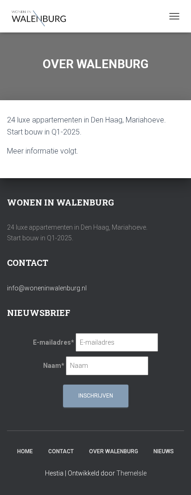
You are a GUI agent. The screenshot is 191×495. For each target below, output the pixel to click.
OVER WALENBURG (113, 451)
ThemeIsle (131, 473)
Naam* (53, 365)
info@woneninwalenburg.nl (47, 288)
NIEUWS (163, 451)
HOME (25, 451)
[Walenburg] (42, 16)
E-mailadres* (53, 342)
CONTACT (61, 451)
